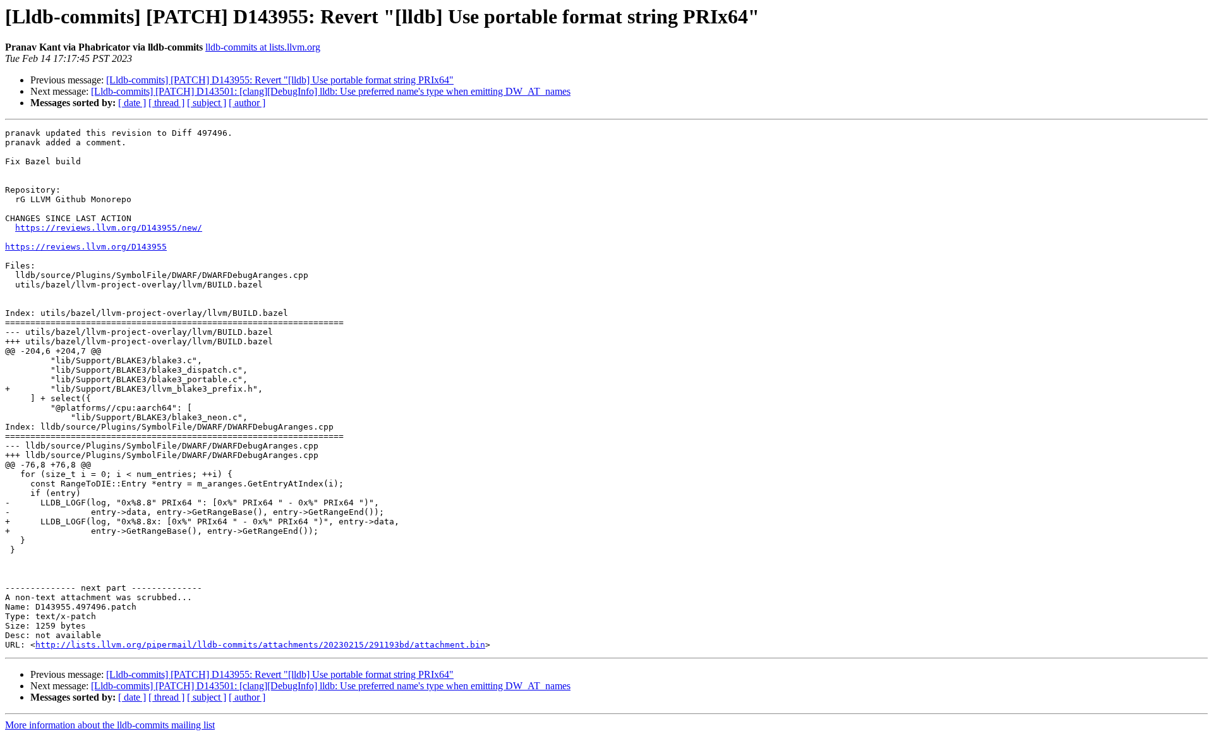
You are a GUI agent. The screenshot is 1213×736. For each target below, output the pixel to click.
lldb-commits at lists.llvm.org (262, 47)
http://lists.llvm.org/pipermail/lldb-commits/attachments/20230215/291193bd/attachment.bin (260, 644)
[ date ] (132, 102)
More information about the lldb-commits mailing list (110, 725)
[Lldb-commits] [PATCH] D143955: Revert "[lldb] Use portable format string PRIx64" (280, 80)
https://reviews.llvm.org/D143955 (86, 246)
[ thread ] (166, 102)
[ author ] (247, 102)
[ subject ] (206, 102)
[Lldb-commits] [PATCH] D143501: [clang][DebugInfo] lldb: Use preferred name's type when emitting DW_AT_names (330, 91)
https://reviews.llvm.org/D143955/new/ (108, 227)
